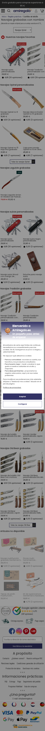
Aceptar (22, 396)
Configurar (22, 404)
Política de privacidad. (12, 387)
